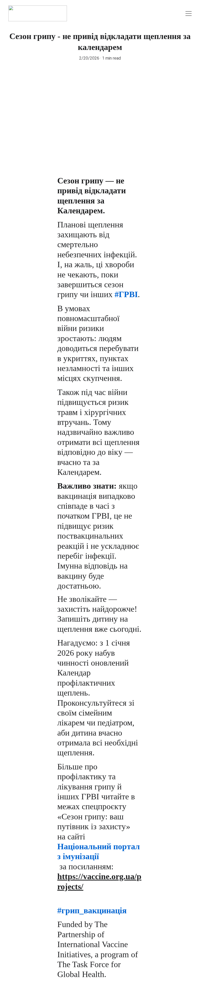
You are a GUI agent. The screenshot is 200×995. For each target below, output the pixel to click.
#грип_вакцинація (92, 910)
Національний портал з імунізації (99, 851)
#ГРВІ (126, 294)
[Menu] (188, 13)
